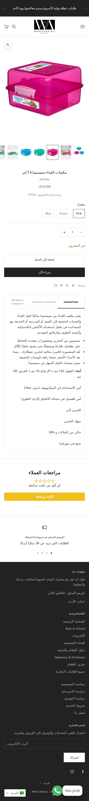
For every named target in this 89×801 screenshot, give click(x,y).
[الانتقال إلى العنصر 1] (79, 150)
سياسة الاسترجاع (73, 691)
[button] (15, 793)
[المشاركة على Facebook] (73, 285)
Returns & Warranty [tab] (17, 302)
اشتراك (74, 757)
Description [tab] (71, 302)
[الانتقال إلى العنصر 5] (26, 152)
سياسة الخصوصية (73, 684)
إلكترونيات (78, 635)
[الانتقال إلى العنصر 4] (39, 152)
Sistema (44, 179)
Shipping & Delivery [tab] (44, 302)
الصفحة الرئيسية (74, 621)
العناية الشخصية (74, 643)
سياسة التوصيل (74, 698)
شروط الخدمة (75, 705)
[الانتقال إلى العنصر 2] (66, 152)
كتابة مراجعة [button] (44, 496)
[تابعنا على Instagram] (72, 772)
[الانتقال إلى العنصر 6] (13, 152)
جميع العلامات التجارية (70, 671)
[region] (44, 535)
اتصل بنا (79, 713)
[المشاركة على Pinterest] (61, 285)
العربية (47, 783)
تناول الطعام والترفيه (71, 650)
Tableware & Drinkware (69, 657)
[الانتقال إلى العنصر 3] (52, 152)
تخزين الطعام (76, 664)
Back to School (75, 628)
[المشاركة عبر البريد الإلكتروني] (55, 285)
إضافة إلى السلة (44, 259)
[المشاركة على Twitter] (67, 285)
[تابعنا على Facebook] (83, 772)
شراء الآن (45, 272)
